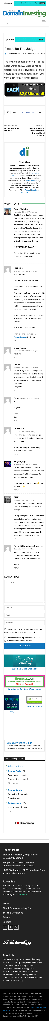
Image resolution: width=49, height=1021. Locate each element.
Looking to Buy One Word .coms (24, 689)
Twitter (27, 190)
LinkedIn (24, 193)
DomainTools (14, 771)
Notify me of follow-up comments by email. (24, 638)
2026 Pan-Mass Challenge (24, 668)
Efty (12, 711)
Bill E (16, 497)
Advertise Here (15, 766)
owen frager (20, 348)
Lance (17, 365)
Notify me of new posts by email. (20, 641)
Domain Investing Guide (19, 742)
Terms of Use (31, 180)
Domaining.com (20, 337)
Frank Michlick (21, 209)
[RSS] (10, 927)
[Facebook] (5, 927)
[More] (40, 112)
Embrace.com (14, 803)
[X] (16, 927)
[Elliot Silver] (6, 53)
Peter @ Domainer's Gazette (28, 546)
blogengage (20, 462)
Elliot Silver (16, 54)
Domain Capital (15, 790)
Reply (16, 260)
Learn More (21, 894)
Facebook (35, 190)
